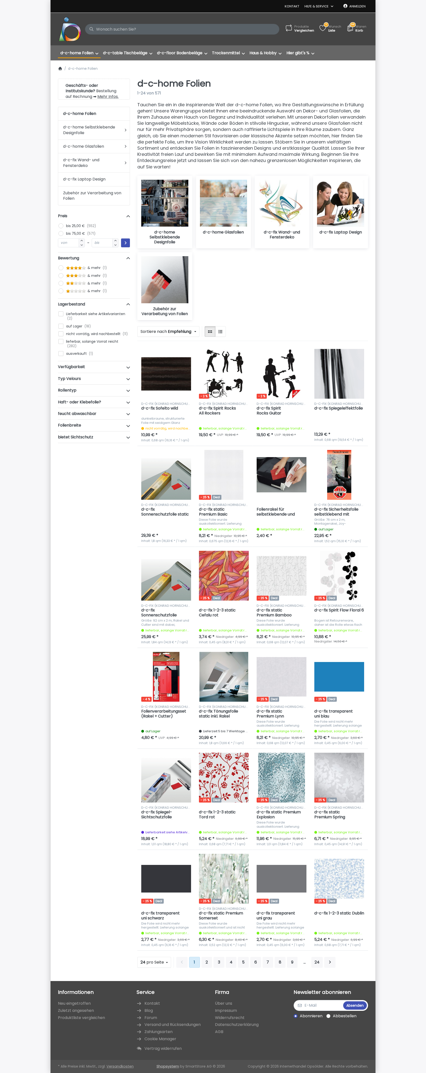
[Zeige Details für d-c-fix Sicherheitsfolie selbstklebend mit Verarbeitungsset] (339, 475)
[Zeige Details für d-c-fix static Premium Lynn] (281, 677)
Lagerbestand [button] (71, 304)
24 (317, 962)
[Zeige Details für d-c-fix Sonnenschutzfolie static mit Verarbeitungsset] (166, 475)
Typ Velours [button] (69, 378)
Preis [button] (62, 216)
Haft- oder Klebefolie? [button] (79, 402)
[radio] (210, 331)
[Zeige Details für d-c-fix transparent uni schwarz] (166, 879)
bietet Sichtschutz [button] (75, 437)
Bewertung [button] (68, 258)
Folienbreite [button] (69, 425)
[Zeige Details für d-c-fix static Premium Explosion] (281, 778)
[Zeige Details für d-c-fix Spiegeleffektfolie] (339, 374)
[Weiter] (330, 962)
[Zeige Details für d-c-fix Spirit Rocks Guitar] (281, 374)
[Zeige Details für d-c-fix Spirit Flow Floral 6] (339, 576)
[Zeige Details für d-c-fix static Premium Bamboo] (281, 576)
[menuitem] (79, 53)
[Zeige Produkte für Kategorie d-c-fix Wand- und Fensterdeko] (282, 203)
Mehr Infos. (108, 96)
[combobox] (182, 29)
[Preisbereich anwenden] (125, 242)
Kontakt (292, 6)
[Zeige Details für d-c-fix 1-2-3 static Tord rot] (224, 778)
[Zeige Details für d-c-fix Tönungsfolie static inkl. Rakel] (224, 677)
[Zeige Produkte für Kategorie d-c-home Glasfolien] (223, 203)
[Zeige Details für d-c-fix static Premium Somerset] (224, 879)
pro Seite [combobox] (155, 962)
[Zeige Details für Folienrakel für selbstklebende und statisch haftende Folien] (281, 475)
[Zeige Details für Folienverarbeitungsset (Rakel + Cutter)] (166, 677)
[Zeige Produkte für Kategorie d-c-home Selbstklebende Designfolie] (164, 203)
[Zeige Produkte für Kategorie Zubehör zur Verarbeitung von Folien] (164, 279)
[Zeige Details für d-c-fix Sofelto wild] (166, 374)
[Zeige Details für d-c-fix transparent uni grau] (281, 879)
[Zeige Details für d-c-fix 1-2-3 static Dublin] (339, 879)
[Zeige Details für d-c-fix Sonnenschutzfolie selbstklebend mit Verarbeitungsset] (166, 576)
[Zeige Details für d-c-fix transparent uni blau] (339, 677)
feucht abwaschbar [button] (77, 413)
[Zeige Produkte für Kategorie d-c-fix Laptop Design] (340, 203)
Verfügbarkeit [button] (71, 367)
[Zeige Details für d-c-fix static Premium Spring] (339, 778)
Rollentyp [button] (67, 390)
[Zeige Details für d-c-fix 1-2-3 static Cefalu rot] (224, 576)
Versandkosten (120, 1066)
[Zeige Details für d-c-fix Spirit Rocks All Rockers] (224, 374)
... (304, 962)
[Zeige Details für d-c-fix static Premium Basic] (224, 475)
